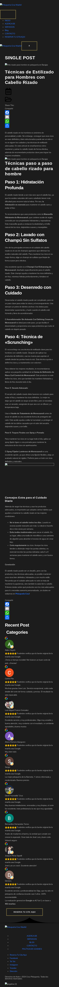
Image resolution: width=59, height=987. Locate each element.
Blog (6, 30)
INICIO (7, 20)
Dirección (13, 971)
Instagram (14, 965)
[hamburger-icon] (8, 14)
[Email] (29, 117)
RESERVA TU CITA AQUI (15, 37)
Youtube (13, 968)
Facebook (14, 958)
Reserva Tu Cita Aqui (18, 955)
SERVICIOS (10, 27)
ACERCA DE (10, 24)
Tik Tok (12, 961)
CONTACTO (10, 33)
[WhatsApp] (29, 121)
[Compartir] (29, 125)
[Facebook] (29, 112)
